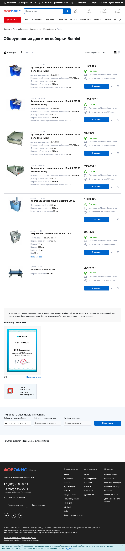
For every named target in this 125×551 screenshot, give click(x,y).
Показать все (36, 257)
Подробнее (70, 549)
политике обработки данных (67, 532)
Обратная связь (111, 495)
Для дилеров (69, 487)
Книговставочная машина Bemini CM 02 (53, 201)
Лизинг (67, 491)
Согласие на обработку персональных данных (21, 540)
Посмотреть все (33, 377)
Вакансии (108, 491)
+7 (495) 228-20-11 (99, 3)
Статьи (87, 487)
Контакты (88, 491)
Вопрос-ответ (110, 475)
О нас (86, 475)
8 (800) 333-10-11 (116, 3)
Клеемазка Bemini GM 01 (44, 270)
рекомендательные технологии (48, 530)
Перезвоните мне (78, 3)
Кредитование (70, 495)
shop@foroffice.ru (29, 3)
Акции (66, 475)
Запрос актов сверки (73, 515)
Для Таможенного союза (112, 500)
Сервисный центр (112, 487)
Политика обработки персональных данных (20, 538)
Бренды (67, 507)
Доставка (68, 479)
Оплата (67, 483)
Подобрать (107, 423)
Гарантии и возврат (112, 483)
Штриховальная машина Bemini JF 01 (52, 234)
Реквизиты (109, 479)
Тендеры (68, 503)
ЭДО (66, 511)
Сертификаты (90, 479)
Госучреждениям (71, 499)
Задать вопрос (38, 505)
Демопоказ (89, 495)
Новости (88, 483)
